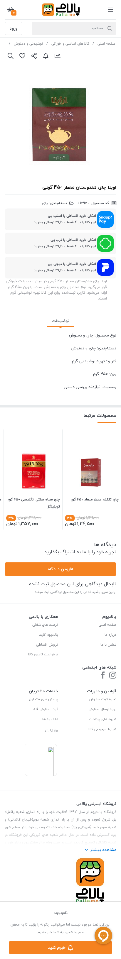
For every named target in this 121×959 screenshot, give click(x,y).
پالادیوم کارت (48, 635)
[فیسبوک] (102, 676)
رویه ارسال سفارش (102, 709)
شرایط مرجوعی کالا (102, 729)
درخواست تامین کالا (43, 654)
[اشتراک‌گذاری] (34, 56)
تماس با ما (108, 645)
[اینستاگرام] (112, 676)
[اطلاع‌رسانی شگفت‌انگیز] (46, 56)
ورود (13, 28)
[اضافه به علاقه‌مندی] (22, 56)
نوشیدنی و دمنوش (28, 43)
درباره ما (110, 635)
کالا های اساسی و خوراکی (70, 43)
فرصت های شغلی (45, 625)
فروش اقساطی (47, 645)
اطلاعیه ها (50, 719)
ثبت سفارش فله (45, 709)
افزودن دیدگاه (60, 569)
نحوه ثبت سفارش (102, 699)
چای (45, 203)
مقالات (51, 730)
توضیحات (60, 320)
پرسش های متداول (43, 699)
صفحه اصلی (106, 43)
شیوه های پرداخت (102, 719)
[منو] (110, 10)
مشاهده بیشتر (103, 849)
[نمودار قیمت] (57, 56)
